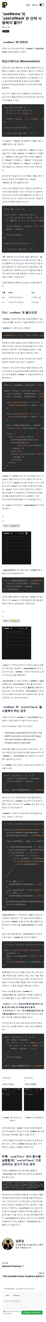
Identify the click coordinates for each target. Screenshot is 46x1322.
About (35, 5)
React (6, 31)
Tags (28, 5)
